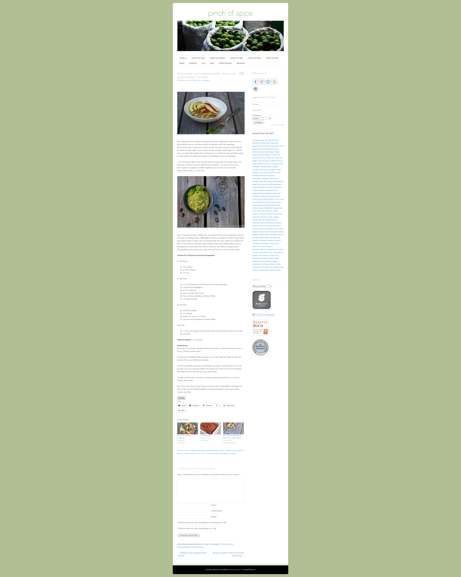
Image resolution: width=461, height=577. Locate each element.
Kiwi (276, 190)
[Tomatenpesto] (210, 428)
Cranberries (270, 158)
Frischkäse (255, 166)
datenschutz (241, 63)
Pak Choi (262, 220)
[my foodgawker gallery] (261, 308)
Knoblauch (255, 193)
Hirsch (272, 178)
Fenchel (260, 164)
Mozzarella (268, 211)
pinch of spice (230, 13)
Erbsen (267, 161)
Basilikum (267, 146)
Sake (270, 237)
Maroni (254, 208)
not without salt (198, 170)
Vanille (276, 258)
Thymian (255, 255)
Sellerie (254, 246)
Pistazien (255, 228)
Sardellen (255, 240)
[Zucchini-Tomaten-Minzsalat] (187, 428)
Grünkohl (255, 172)
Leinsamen (260, 202)
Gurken (265, 172)
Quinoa (281, 228)
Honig (261, 181)
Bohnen (255, 152)
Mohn (262, 211)
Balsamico (274, 143)
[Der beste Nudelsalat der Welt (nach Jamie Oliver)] (233, 428)
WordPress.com (249, 569)
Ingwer (269, 181)
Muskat (275, 211)
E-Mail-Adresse (217, 510)
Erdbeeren (273, 161)
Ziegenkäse (256, 264)
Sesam (263, 246)
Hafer (278, 172)
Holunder (255, 181)
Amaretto (255, 140)
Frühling (194, 450)
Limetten (273, 202)
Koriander (255, 196)
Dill (281, 158)
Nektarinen (263, 214)
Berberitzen (275, 146)
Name (213, 505)
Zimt (262, 264)
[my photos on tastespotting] (263, 314)
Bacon (269, 143)
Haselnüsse (271, 175)
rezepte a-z (183, 58)
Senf (259, 246)
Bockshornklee (274, 149)
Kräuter (271, 196)
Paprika (267, 220)
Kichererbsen (270, 190)
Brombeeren (262, 152)
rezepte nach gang (272, 58)
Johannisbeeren (263, 184)
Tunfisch (270, 258)
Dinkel (254, 161)
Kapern (271, 187)
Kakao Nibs (261, 187)
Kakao (254, 187)
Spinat (274, 249)
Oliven (258, 217)
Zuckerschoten (263, 270)
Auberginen (256, 143)
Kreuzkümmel (264, 196)
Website (214, 516)
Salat (274, 237)
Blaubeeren (256, 149)
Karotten (255, 190)
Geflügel (201, 450)
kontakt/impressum (225, 63)
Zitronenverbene (278, 267)
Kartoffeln (262, 190)
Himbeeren (265, 178)
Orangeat (275, 217)
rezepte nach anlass (254, 58)
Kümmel (259, 199)
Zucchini (255, 270)
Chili (278, 155)
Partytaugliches (212, 450)
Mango (272, 205)
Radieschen (263, 231)
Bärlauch (268, 155)
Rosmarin (280, 234)
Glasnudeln (263, 169)
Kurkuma (277, 196)
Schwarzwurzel (274, 243)
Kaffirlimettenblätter (275, 184)
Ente (263, 161)
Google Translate (280, 125)
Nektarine (255, 214)
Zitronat (267, 264)
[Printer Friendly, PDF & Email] (181, 398)
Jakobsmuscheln (278, 181)
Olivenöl (263, 217)
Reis (269, 231)
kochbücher (193, 63)
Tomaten (233, 453)
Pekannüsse (271, 223)
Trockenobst (256, 258)
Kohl (261, 193)
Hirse (276, 178)
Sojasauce (269, 246)
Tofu (260, 255)
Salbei (278, 237)
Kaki (266, 187)
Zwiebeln (278, 270)
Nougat (275, 214)
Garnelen (255, 169)
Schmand (277, 240)
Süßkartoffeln (263, 252)
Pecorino (263, 223)
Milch (280, 208)
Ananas (261, 140)
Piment (270, 225)
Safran (261, 237)
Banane (255, 146)
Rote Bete (255, 237)
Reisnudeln (274, 231)
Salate (222, 450)
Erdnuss (280, 161)
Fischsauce (274, 164)
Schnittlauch (256, 243)
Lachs (277, 199)
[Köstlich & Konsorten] (260, 354)
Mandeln (267, 205)
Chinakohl (255, 158)
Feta (264, 164)
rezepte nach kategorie (217, 58)
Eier (260, 161)
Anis (266, 140)
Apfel (269, 140)
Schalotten (270, 240)
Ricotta (262, 234)
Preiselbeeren (269, 228)
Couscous (262, 158)
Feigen (254, 164)
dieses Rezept (224, 167)
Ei (257, 161)
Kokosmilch (276, 193)
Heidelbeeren (256, 178)
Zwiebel (271, 270)
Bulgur (216, 453)
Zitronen (278, 264)
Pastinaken (256, 223)
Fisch (268, 164)
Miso (258, 211)
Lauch (282, 199)
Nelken (269, 214)
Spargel (269, 249)
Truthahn (264, 258)
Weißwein (274, 261)
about (212, 63)
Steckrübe (280, 249)
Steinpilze (255, 252)
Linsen (278, 202)
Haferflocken (256, 175)
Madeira (261, 205)
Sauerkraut (262, 240)
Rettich (281, 231)
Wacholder (256, 261)
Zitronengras (256, 267)
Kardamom (277, 187)
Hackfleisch (272, 172)
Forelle (281, 164)
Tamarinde (276, 252)
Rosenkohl (273, 234)
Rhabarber (255, 234)
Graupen (278, 169)
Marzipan (261, 208)
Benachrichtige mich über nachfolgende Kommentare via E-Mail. (202, 522)
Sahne (266, 237)
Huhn (265, 181)
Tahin (271, 252)
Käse (254, 199)
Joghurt (254, 184)
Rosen (267, 234)
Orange (269, 217)
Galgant (275, 166)
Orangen (255, 220)
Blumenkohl (264, 149)
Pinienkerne (277, 225)
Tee (282, 252)
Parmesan (274, 220)
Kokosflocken (267, 193)
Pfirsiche (261, 225)
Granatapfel (271, 169)
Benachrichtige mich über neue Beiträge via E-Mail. (197, 528)
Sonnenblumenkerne (259, 249)
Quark (276, 228)
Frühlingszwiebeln (266, 166)
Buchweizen (271, 152)
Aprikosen (275, 140)
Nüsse (280, 214)
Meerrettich (268, 208)
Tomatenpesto (205, 435)
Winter (192, 453)
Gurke (261, 172)
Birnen (282, 146)
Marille (278, 205)
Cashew (274, 155)
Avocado (209, 453)
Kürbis (264, 199)
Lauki (254, 202)
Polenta (261, 228)
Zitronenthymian (266, 267)
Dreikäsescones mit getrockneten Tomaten (192, 554)
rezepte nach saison (198, 58)
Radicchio (255, 231)
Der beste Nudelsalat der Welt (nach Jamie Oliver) (232, 436)
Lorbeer (255, 205)
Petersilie (278, 223)
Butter (254, 155)
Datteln (277, 158)
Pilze (265, 225)
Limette (267, 202)
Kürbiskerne (224, 453)
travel (203, 63)
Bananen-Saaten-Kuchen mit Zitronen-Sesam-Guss (228, 554)
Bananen (261, 146)
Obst (254, 217)
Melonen (275, 208)
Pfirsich (254, 225)
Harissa (263, 175)
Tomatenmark (273, 255)
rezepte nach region (236, 58)
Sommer (187, 453)
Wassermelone (265, 261)
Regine (206, 80)
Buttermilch (261, 155)
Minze (254, 211)
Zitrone (272, 264)
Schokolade (265, 243)
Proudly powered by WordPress (217, 569)
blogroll (181, 63)
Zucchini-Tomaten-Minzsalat (184, 436)
